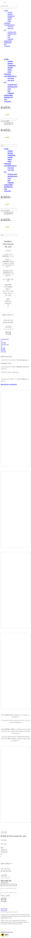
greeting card (12, 34)
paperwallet (8, 41)
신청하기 (3, 897)
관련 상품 (3, 351)
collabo (10, 12)
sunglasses (11, 16)
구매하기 (3, 832)
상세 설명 (3, 343)
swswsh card (12, 32)
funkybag (7, 23)
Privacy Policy (4, 910)
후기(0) (3, 348)
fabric (9, 19)
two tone (10, 28)
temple (10, 18)
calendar (10, 39)
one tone (10, 27)
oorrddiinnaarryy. (9, 25)
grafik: (6, 11)
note (9, 35)
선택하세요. (8, 301)
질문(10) (3, 350)
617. (5, 30)
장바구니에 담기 (5, 877)
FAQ (5, 44)
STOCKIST (7, 46)
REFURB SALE (8, 43)
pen (9, 37)
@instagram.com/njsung (9, 384)
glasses (10, 14)
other (9, 21)
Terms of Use (4, 908)
